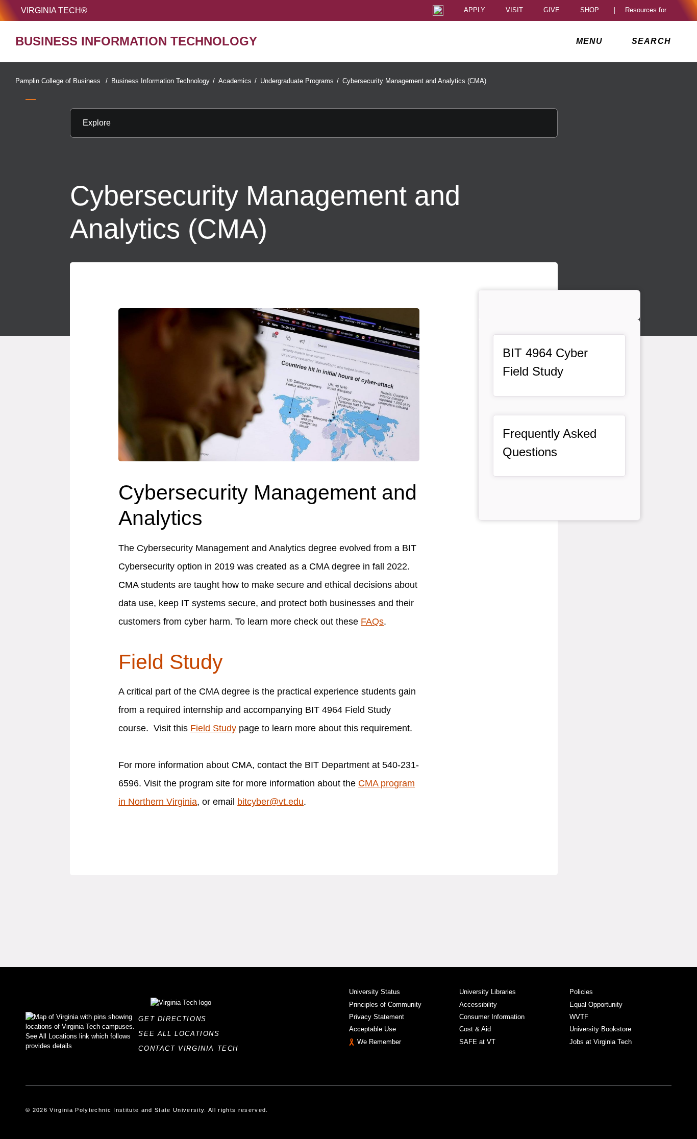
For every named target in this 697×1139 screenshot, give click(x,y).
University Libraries (487, 992)
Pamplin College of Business (61, 81)
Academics (237, 81)
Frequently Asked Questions (549, 443)
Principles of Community (385, 1004)
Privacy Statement (376, 1017)
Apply (474, 10)
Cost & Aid (475, 1029)
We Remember (379, 1042)
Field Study (170, 662)
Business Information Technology (163, 81)
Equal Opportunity (596, 1004)
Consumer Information (492, 1017)
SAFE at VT (477, 1042)
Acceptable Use (372, 1029)
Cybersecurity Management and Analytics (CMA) (414, 81)
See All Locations (181, 1033)
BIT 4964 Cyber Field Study (545, 362)
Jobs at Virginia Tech (600, 1042)
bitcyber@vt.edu (270, 802)
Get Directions (175, 1019)
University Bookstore (600, 1029)
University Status (374, 992)
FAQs (372, 621)
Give (551, 10)
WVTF (578, 1017)
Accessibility (478, 1004)
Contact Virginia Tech (191, 1048)
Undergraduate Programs (299, 81)
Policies (581, 992)
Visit (514, 10)
